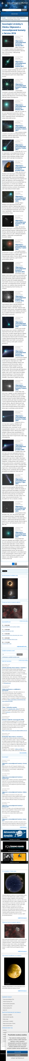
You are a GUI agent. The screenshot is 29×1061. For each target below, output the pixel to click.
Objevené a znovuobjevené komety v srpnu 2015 (20, 534)
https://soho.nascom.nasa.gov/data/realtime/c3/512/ (14, 730)
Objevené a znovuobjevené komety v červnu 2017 (20, 43)
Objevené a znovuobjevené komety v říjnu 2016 (20, 198)
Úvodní (3, 18)
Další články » (23, 827)
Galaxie (5, 1032)
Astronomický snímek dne (10, 575)
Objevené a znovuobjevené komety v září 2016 (20, 223)
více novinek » (23, 753)
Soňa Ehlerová (5, 687)
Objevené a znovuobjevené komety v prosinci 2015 (20, 447)
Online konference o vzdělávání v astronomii (11, 690)
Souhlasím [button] (17, 1052)
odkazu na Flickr (19, 749)
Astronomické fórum (8, 1025)
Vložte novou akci (24, 621)
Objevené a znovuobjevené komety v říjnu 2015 (20, 481)
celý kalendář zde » (22, 646)
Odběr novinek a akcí (8, 650)
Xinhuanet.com (7, 683)
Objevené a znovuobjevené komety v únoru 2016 (20, 387)
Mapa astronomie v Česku (9, 1023)
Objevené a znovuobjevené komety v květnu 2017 (20, 64)
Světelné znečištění (7, 1014)
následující (13, 566)
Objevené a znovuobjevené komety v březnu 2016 (20, 353)
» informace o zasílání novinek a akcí (10, 657)
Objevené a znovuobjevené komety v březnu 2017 (20, 107)
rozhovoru (7, 712)
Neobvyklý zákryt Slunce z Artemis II (12, 736)
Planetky (5, 1034)
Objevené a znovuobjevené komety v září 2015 (20, 509)
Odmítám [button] (17, 1055)
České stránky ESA (7, 1008)
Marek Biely (17, 37)
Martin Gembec (5, 666)
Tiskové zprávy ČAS (7, 1001)
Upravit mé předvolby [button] (17, 1058)
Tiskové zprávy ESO (7, 1005)
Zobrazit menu (14, 14)
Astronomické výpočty (8, 1017)
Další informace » (22, 918)
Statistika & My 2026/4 (13, 709)
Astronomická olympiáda (9, 1003)
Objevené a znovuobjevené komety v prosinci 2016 (20, 168)
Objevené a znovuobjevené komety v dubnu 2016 (21, 324)
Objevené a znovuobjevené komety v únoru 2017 (20, 128)
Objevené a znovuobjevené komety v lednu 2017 (20, 147)
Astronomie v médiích (8, 1021)
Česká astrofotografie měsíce (11, 602)
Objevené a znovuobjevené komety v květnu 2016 (20, 298)
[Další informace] (14, 883)
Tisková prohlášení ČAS (8, 999)
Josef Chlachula (5, 705)
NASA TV (5, 1010)
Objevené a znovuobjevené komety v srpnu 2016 (20, 247)
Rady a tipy (5, 1019)
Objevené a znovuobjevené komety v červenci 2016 (20, 269)
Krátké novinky (6, 661)
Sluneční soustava (19, 39)
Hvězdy (4, 1030)
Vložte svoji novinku (23, 660)
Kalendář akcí (6, 622)
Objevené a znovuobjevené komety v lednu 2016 (20, 418)
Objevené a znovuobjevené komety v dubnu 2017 (21, 86)
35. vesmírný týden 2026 (9, 871)
